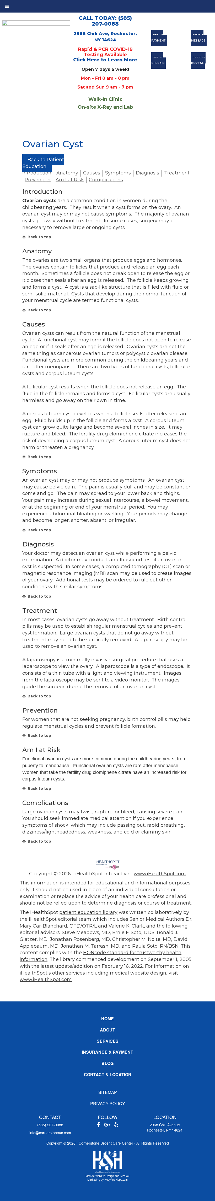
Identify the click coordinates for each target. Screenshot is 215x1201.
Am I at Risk (70, 180)
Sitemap (107, 1092)
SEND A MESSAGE (198, 38)
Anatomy (67, 173)
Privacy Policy (107, 1103)
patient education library (88, 912)
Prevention (38, 180)
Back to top (39, 237)
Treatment (177, 173)
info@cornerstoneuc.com (50, 1132)
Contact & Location (107, 1074)
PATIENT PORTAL (198, 60)
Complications (106, 180)
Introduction (36, 173)
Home (107, 1019)
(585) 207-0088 (50, 1124)
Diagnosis (147, 173)
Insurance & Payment (107, 1052)
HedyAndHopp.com (116, 1179)
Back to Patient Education (43, 163)
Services (108, 1041)
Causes (91, 173)
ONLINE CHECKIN (157, 60)
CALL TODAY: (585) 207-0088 (105, 21)
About (107, 1030)
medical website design (138, 973)
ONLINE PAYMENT (158, 38)
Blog (107, 1063)
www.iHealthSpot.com (160, 874)
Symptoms (118, 173)
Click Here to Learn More (105, 60)
